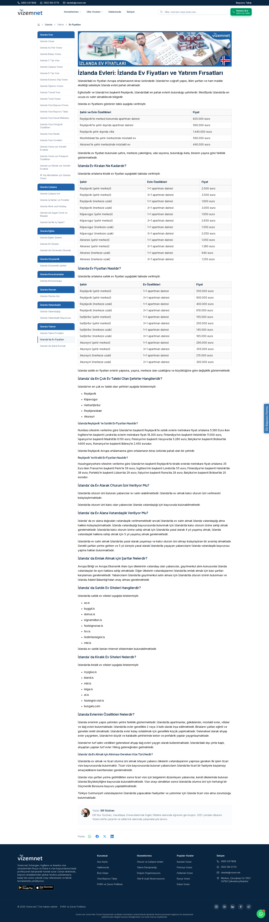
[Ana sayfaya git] (38, 24)
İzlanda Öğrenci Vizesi (51, 86)
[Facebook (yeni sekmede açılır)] (240, 907)
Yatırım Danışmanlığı (147, 867)
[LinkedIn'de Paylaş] (112, 836)
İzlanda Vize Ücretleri (51, 140)
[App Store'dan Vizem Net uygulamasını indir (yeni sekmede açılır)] (44, 887)
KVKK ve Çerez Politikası (110, 884)
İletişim (130, 11)
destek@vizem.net (230, 872)
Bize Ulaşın (102, 873)
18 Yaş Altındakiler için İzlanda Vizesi (55, 177)
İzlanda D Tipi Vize (49, 73)
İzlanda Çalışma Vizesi (51, 66)
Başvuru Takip (244, 2)
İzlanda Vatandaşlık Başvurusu (55, 317)
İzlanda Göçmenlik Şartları (53, 265)
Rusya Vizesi (183, 878)
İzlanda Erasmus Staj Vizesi (54, 79)
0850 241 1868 (228, 861)
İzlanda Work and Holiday (53, 206)
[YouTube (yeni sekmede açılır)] (224, 907)
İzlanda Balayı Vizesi (50, 54)
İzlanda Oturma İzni (50, 296)
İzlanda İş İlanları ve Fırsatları (54, 200)
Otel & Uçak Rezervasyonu (151, 878)
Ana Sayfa (102, 861)
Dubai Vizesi (183, 884)
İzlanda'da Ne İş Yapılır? (52, 222)
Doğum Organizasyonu (148, 873)
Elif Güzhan (107, 810)
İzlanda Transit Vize (50, 92)
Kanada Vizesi (184, 861)
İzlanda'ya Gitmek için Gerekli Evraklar (55, 167)
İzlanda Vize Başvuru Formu (54, 105)
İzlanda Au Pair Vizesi (51, 47)
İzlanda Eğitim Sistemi (51, 237)
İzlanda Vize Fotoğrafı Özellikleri (51, 126)
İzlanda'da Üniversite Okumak (55, 250)
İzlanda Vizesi (47, 41)
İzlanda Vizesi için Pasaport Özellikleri (54, 158)
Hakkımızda (115, 11)
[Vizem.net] (30, 857)
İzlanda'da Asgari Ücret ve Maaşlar (53, 214)
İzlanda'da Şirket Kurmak (53, 346)
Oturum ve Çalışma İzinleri (150, 861)
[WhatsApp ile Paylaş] (89, 836)
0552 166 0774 (228, 867)
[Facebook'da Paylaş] (97, 836)
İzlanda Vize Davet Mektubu (54, 118)
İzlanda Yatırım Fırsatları (52, 333)
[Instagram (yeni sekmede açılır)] (216, 907)
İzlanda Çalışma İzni (50, 193)
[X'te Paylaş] (104, 836)
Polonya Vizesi (184, 867)
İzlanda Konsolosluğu (51, 281)
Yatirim (60, 24)
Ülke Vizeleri (93, 11)
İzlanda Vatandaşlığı (50, 311)
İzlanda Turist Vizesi (50, 98)
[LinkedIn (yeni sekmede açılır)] (232, 907)
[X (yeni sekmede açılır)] (249, 907)
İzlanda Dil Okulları (49, 244)
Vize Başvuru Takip (107, 878)
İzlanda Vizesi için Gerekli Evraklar (53, 148)
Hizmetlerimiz (71, 11)
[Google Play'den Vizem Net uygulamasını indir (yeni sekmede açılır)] (25, 887)
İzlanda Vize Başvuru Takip (54, 111)
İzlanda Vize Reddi (49, 134)
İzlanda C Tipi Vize (49, 60)
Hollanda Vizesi (185, 873)
